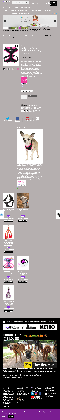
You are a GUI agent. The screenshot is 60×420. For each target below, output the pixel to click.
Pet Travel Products (34, 108)
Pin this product (27, 120)
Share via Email (37, 120)
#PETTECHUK (48, 10)
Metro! (27, 13)
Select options (8, 220)
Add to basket (32, 96)
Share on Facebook (17, 120)
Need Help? (25, 398)
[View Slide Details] (30, 21)
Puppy (22, 110)
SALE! (16, 7)
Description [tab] (6, 128)
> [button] (55, 21)
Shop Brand (31, 110)
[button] (16, 46)
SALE (26, 110)
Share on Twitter (7, 120)
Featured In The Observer (18, 13)
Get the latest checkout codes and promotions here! (23, 393)
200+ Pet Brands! (25, 7)
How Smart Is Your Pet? (35, 10)
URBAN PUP (32, 111)
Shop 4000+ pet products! (7, 388)
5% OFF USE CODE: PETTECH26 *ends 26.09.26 (15, 10)
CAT (10, 7)
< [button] (5, 21)
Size (22, 89)
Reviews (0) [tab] (5, 134)
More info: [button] (4, 416)
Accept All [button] (11, 416)
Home (6, 35)
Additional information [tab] (6, 131)
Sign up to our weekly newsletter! (22, 388)
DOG (4, 7)
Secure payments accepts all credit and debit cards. (50, 388)
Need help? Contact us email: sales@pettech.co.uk (52, 3)
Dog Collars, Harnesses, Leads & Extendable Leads (22, 35)
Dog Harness (40, 35)
